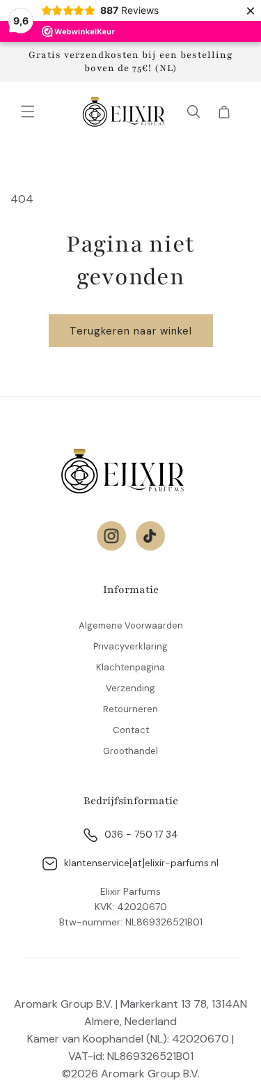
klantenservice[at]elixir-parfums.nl (141, 862)
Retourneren (130, 709)
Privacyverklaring (130, 646)
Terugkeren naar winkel (131, 331)
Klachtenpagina (130, 667)
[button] (28, 111)
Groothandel (130, 751)
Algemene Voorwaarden (131, 625)
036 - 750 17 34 (141, 834)
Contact (131, 730)
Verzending (130, 688)
